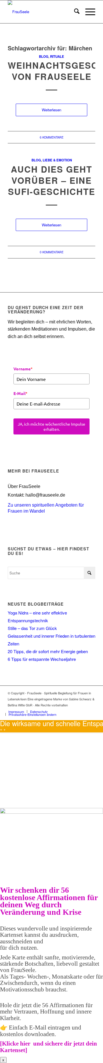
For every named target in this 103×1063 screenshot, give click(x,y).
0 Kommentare (52, 252)
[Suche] (74, 11)
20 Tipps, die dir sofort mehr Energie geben (48, 651)
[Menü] (87, 11)
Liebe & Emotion (57, 160)
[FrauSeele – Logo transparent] (43, 11)
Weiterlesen (51, 109)
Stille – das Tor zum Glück (32, 628)
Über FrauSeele (24, 486)
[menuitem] (74, 11)
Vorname (23, 368)
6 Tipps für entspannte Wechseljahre (42, 659)
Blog (43, 56)
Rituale (57, 56)
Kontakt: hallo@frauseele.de (36, 495)
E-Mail (20, 393)
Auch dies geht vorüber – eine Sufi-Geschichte (51, 180)
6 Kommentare (52, 137)
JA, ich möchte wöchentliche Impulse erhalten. (51, 426)
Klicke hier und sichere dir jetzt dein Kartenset (48, 1046)
